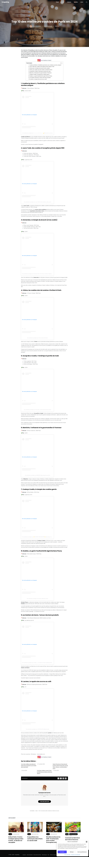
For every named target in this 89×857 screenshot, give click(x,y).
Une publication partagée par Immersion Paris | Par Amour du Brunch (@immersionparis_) (39, 273)
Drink (63, 2)
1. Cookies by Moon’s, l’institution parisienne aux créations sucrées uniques (45, 65)
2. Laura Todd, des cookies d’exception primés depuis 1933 (41, 66)
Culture (69, 2)
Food (57, 2)
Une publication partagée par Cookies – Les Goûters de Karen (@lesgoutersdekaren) (38, 662)
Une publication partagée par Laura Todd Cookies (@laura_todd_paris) (37, 201)
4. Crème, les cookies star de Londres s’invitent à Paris (40, 69)
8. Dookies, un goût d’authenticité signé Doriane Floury (40, 76)
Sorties (76, 2)
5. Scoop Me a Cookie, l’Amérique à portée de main (40, 71)
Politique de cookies (67, 854)
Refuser (72, 852)
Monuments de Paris (37, 854)
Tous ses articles (44, 801)
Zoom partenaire (73, 834)
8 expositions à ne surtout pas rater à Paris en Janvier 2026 (35, 838)
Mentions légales (53, 854)
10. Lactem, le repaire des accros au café (38, 79)
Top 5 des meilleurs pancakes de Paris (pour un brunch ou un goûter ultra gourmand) (28, 765)
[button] (86, 841)
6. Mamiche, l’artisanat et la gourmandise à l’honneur (40, 72)
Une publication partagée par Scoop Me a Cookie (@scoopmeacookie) (37, 409)
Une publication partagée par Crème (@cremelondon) (37, 337)
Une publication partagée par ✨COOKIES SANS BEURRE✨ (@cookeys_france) (37, 536)
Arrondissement (30, 854)
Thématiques (44, 854)
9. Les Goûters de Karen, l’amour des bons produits (40, 77)
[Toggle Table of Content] (60, 63)
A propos (24, 854)
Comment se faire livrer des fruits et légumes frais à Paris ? (72, 839)
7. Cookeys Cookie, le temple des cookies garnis (39, 74)
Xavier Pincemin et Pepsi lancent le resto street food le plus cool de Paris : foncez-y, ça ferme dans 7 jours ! (60, 766)
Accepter (62, 852)
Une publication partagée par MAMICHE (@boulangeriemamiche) (37, 475)
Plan (48, 854)
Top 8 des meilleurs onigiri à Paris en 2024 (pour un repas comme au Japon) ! (44, 772)
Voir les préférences (82, 852)
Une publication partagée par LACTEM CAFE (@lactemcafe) (37, 729)
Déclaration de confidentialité (75, 854)
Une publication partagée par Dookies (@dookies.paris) (37, 598)
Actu (82, 2)
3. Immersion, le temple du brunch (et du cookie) (39, 68)
